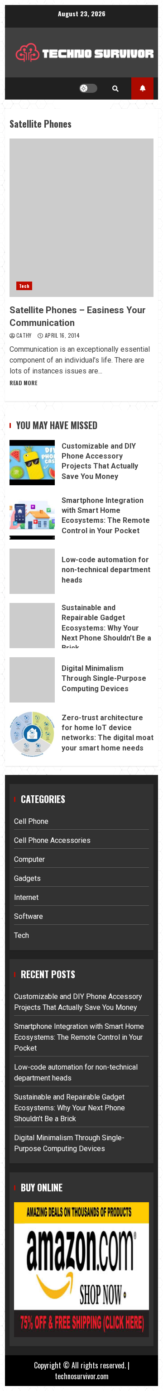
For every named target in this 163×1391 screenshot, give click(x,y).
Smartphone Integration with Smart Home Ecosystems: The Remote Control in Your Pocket (32, 517)
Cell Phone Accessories (52, 840)
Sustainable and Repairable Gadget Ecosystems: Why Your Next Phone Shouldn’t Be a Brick (32, 625)
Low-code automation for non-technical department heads (32, 571)
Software (28, 916)
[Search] (115, 88)
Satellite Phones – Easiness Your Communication (81, 218)
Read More (23, 383)
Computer (29, 859)
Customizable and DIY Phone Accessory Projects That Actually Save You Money (32, 462)
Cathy (24, 335)
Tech (24, 285)
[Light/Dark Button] (88, 88)
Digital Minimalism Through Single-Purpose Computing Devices (32, 680)
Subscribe (142, 88)
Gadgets (27, 878)
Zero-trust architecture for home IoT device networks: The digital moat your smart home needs (32, 734)
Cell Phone (31, 821)
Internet (26, 897)
